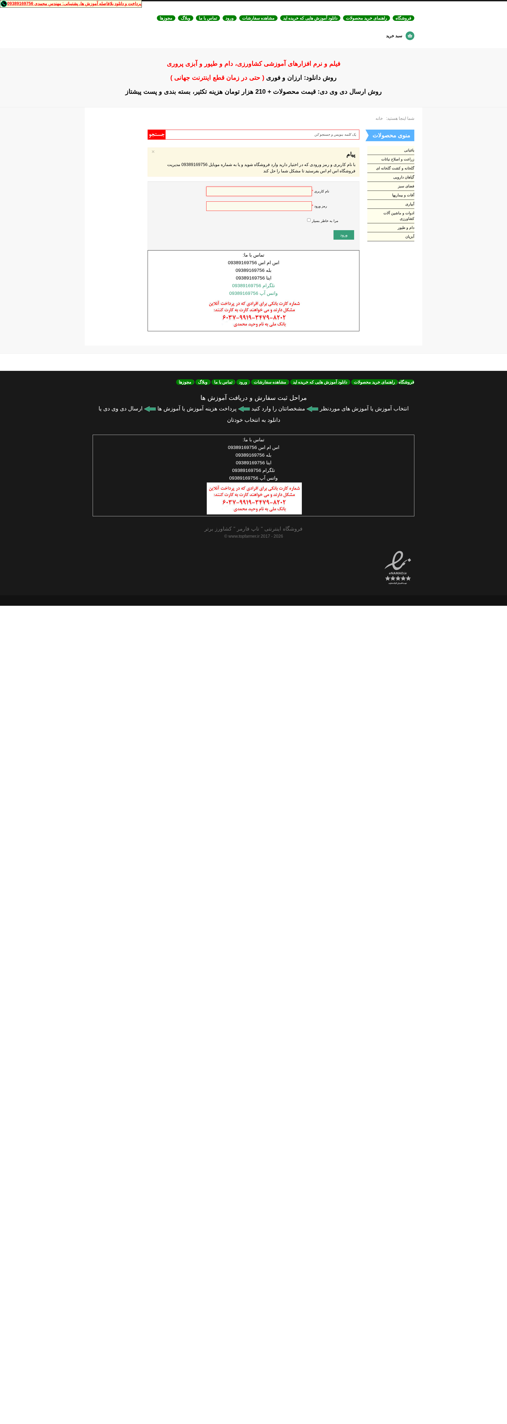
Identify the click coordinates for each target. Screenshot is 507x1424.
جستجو (157, 134)
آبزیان (409, 236)
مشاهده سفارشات (258, 18)
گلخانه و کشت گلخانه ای (395, 168)
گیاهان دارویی (403, 177)
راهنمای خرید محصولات (366, 18)
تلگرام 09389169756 (253, 285)
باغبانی (409, 150)
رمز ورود (319, 206)
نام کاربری (320, 191)
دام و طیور (406, 227)
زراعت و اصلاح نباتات (397, 159)
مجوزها (166, 18)
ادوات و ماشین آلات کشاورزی (398, 216)
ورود (230, 18)
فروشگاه (403, 18)
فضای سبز (406, 186)
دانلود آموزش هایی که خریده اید (310, 18)
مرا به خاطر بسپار (325, 221)
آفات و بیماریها (403, 195)
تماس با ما (208, 18)
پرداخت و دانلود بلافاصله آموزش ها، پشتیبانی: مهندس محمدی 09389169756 (74, 3)
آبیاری (409, 204)
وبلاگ (185, 18)
